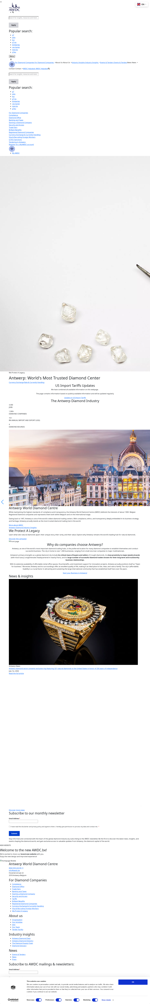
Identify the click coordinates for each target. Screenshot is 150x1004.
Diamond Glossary (19, 946)
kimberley (16, 45)
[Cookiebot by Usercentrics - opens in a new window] (13, 1000)
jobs (13, 37)
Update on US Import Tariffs (75, 398)
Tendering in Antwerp (17, 142)
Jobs (13, 925)
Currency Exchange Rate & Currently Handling (26, 382)
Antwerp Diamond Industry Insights (23, 527)
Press (14, 959)
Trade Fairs (13, 127)
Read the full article (16, 673)
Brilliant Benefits (15, 130)
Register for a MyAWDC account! (21, 144)
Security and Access (16, 125)
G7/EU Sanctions (15, 140)
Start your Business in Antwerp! (75, 573)
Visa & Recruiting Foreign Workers (22, 137)
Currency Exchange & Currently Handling (25, 135)
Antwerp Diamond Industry (22, 941)
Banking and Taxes (16, 120)
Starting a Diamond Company (20, 122)
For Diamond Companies (18, 113)
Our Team (16, 927)
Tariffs (14, 899)
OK (133, 982)
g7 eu (14, 42)
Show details (106, 1000)
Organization (17, 920)
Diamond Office (15, 118)
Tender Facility (17, 929)
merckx (15, 50)
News (14, 957)
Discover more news (17, 810)
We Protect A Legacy (20, 911)
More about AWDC (16, 525)
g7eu (14, 52)
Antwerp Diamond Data (21, 938)
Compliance (13, 115)
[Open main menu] (11, 59)
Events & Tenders (19, 954)
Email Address (14, 818)
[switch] (59, 1000)
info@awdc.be (14, 870)
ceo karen (16, 47)
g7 (13, 35)
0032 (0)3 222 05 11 (16, 868)
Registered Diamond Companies (21, 132)
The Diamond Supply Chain (22, 943)
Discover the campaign (18, 539)
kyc (13, 40)
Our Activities (17, 922)
